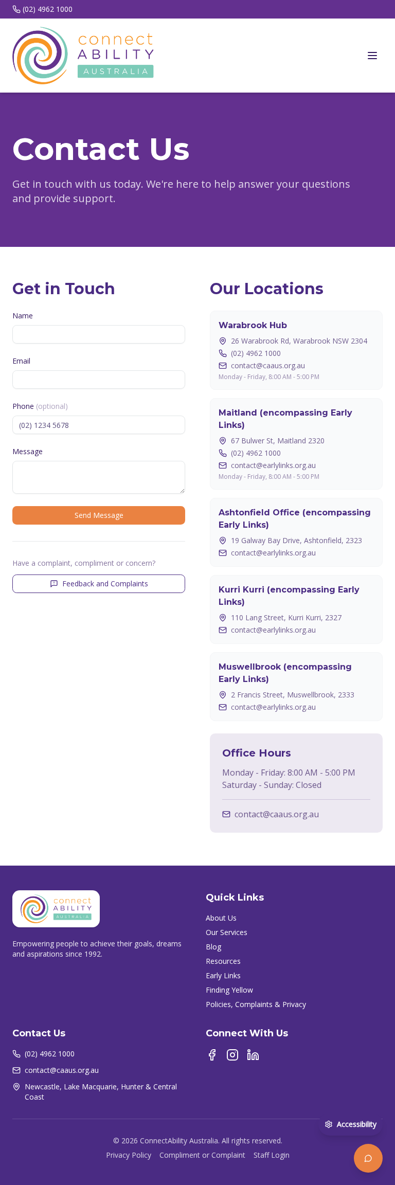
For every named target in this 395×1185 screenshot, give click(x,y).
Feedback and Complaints (105, 583)
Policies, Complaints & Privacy (256, 1004)
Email (21, 361)
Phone (40, 406)
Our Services (226, 932)
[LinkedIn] (253, 1055)
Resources (223, 961)
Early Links (223, 975)
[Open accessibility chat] (368, 1158)
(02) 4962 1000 (48, 9)
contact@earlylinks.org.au (273, 465)
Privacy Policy (128, 1155)
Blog (213, 946)
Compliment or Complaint (202, 1155)
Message (27, 451)
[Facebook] (212, 1055)
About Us (221, 918)
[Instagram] (232, 1055)
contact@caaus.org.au (268, 365)
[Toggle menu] (372, 55)
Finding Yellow (229, 990)
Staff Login (272, 1155)
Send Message (99, 515)
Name (22, 315)
